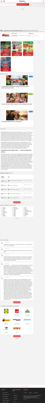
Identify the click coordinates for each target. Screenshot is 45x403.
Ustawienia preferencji (33, 396)
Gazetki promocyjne (6, 394)
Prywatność (36, 392)
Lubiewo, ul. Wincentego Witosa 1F (15, 193)
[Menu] (1, 1)
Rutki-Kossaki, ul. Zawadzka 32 (14, 189)
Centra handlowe (5, 398)
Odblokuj (5, 49)
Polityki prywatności (26, 396)
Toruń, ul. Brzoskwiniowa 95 (14, 197)
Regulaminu (38, 395)
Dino (19, 386)
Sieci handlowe (5, 396)
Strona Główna (5, 392)
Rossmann (15, 397)
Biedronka (15, 395)
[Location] (4, 1)
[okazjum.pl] (22, 1)
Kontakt (25, 392)
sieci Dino (6, 173)
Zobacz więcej (17, 202)
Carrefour (15, 399)
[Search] (44, 1)
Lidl (14, 393)
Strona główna (2, 386)
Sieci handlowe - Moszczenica (11, 386)
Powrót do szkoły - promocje (22, 4)
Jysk (14, 401)
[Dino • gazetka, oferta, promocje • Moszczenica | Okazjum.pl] (6, 35)
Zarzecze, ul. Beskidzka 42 (13, 185)
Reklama (30, 392)
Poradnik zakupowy (6, 400)
